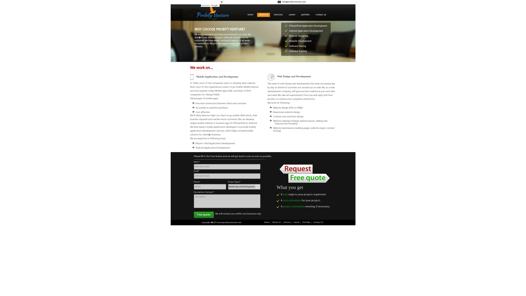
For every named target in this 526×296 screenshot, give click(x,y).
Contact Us (318, 222)
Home (267, 222)
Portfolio (306, 222)
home (250, 14)
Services (287, 222)
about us (263, 14)
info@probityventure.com (294, 2)
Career (296, 222)
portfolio (305, 14)
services (278, 14)
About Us (276, 222)
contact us (321, 14)
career (292, 14)
